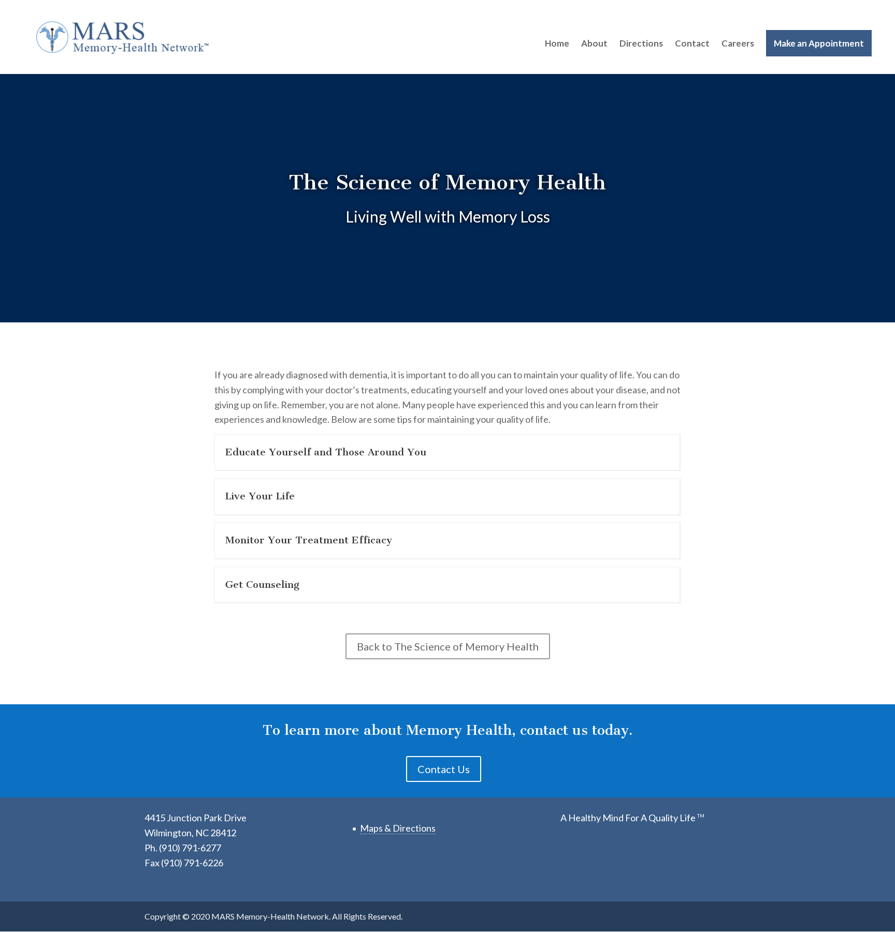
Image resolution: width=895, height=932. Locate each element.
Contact (692, 43)
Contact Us (443, 769)
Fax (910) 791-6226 (184, 862)
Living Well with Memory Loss (447, 216)
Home (557, 43)
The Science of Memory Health (447, 182)
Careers (737, 43)
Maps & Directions (398, 828)
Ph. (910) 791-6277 (183, 847)
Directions (641, 43)
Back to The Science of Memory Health (448, 646)
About (594, 43)
